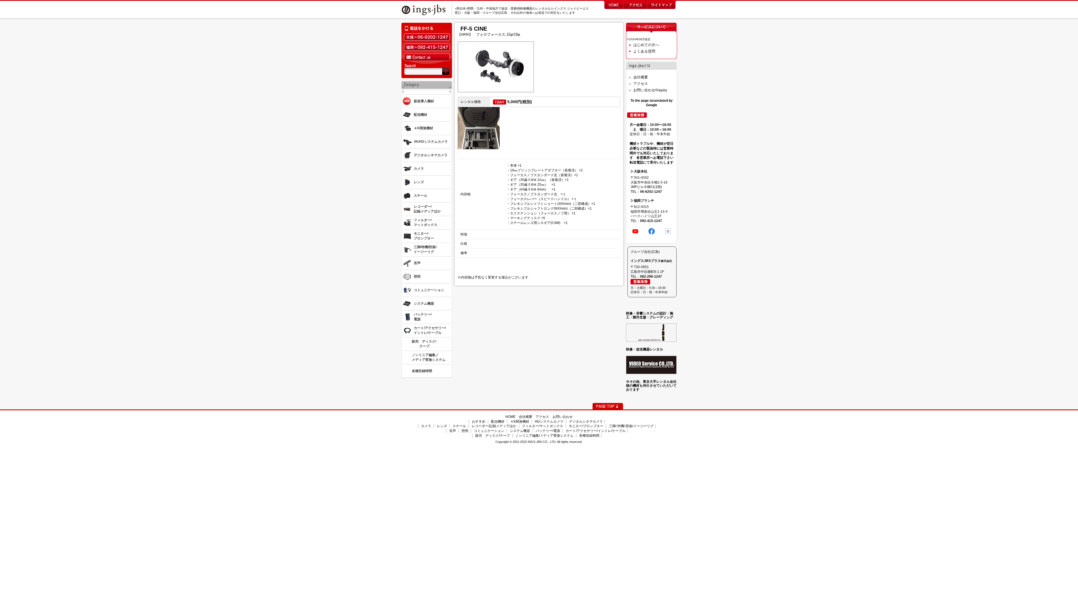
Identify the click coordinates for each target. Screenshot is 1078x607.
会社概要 (640, 77)
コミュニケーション (489, 431)
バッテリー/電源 (548, 431)
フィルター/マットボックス (542, 426)
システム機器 (520, 431)
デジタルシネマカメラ (586, 421)
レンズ (442, 426)
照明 (465, 431)
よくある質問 (644, 51)
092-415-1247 (651, 221)
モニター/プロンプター (586, 426)
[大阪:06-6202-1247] (426, 37)
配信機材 (497, 421)
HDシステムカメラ (549, 421)
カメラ (426, 426)
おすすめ (478, 421)
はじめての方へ (646, 45)
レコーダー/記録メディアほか (494, 426)
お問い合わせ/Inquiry (650, 90)
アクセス (640, 83)
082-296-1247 (651, 276)
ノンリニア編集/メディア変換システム (544, 436)
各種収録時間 (589, 436)
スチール (459, 426)
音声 (452, 431)
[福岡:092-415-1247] (426, 47)
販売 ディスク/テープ (492, 436)
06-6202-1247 (651, 192)
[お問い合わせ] (426, 57)
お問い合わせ (562, 417)
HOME (510, 417)
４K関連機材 (519, 421)
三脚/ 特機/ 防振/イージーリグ (631, 426)
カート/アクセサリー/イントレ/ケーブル (595, 431)
